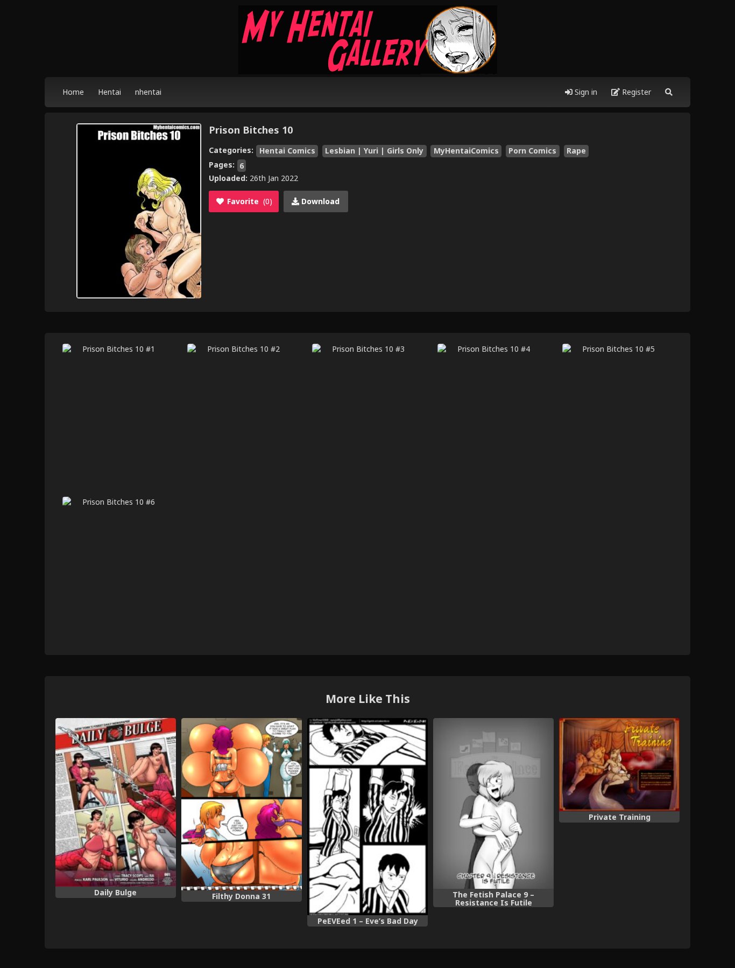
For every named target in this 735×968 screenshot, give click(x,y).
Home (73, 92)
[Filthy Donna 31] (241, 804)
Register (635, 92)
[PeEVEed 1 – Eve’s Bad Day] (367, 817)
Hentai (109, 92)
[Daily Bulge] (115, 802)
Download (319, 201)
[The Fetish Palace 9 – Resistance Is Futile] (493, 803)
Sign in (585, 92)
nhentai (148, 92)
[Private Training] (619, 764)
